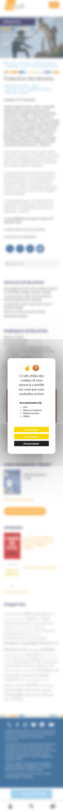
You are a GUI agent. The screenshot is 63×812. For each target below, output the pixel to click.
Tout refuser (31, 436)
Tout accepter (31, 429)
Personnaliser (31, 443)
